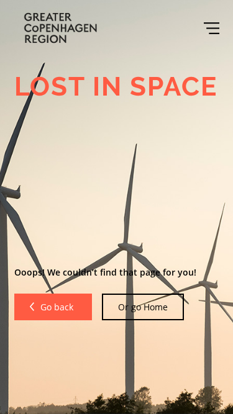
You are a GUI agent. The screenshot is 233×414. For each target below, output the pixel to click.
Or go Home (143, 307)
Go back (58, 307)
